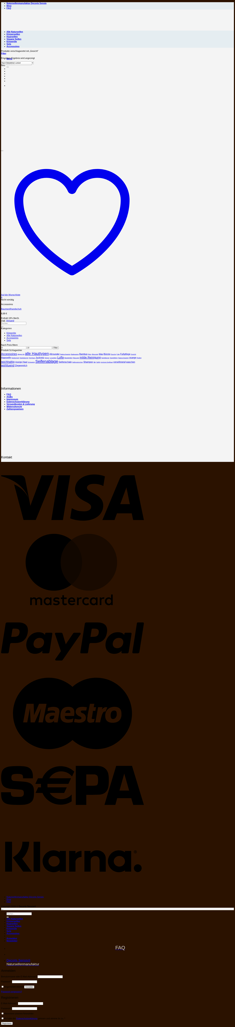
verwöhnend (119, 362)
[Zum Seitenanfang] (2, 909)
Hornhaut (32, 358)
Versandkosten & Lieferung (21, 404)
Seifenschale (65, 362)
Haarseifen (12, 36)
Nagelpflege (114, 358)
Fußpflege (125, 354)
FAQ (9, 8)
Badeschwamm (65, 354)
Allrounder (54, 354)
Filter (56, 348)
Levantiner (53, 358)
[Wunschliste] (2, 150)
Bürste (107, 354)
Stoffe (98, 362)
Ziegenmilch (21, 365)
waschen (130, 362)
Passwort (6, 981)
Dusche (113, 354)
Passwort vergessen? (11, 992)
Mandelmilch (68, 358)
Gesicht (133, 354)
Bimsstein (95, 354)
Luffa (60, 357)
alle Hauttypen (37, 354)
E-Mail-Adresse (9, 1003)
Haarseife (6, 357)
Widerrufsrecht (14, 406)
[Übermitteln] (2, 326)
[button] (3, 53)
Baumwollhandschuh (11, 309)
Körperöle (12, 41)
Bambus (83, 354)
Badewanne (75, 354)
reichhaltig (8, 361)
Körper (47, 358)
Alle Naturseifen (15, 32)
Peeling (139, 358)
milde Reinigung (90, 357)
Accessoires (13, 46)
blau (101, 354)
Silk (94, 362)
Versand (10, 320)
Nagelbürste (105, 358)
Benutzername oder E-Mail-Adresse (19, 976)
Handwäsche (24, 358)
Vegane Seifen (14, 39)
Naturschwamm (123, 358)
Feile (118, 354)
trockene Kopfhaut (107, 362)
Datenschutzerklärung (18, 402)
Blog (9, 6)
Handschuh (15, 358)
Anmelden (29, 987)
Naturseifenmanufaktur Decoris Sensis (27, 3)
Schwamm (31, 362)
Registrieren (7, 1023)
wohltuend (7, 365)
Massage (76, 358)
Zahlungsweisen (15, 409)
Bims (89, 354)
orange (132, 357)
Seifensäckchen (77, 362)
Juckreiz (39, 357)
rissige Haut (21, 362)
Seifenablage (46, 361)
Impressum (12, 399)
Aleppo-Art (21, 354)
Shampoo (88, 362)
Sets (9, 44)
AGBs (10, 397)
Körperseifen (13, 34)
